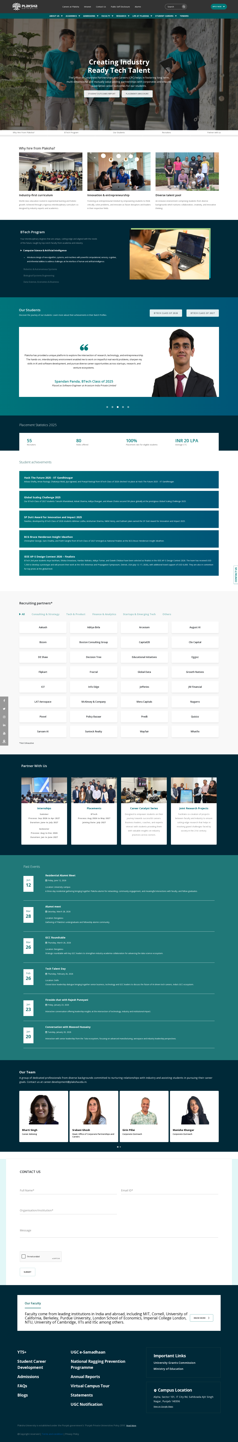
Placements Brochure (137, 94)
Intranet (87, 6)
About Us (54, 16)
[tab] (117, 1147)
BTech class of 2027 (203, 313)
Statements (82, 1395)
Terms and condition (52, 1434)
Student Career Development (31, 1364)
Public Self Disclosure (120, 6)
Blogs (22, 1395)
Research (121, 16)
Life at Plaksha (140, 16)
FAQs (22, 1385)
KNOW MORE (199, 1318)
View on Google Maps (163, 1406)
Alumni (138, 6)
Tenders (184, 16)
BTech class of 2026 (166, 313)
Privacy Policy (72, 1434)
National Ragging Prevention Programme (98, 1364)
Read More (131, 1425)
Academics (71, 16)
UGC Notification (86, 1404)
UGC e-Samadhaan (88, 1352)
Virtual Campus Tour (90, 1385)
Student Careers (164, 16)
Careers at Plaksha (70, 6)
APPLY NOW (217, 7)
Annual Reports (85, 1376)
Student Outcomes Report (101, 94)
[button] (107, 407)
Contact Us (101, 6)
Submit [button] (27, 1271)
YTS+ (21, 1352)
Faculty (106, 16)
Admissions (89, 16)
